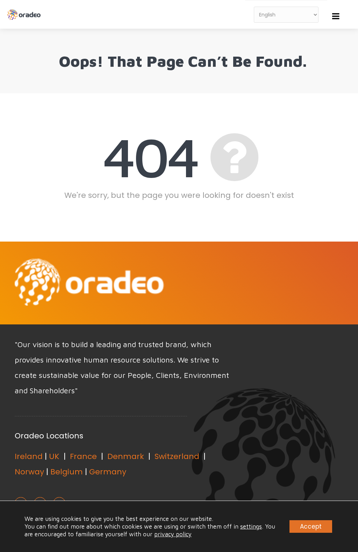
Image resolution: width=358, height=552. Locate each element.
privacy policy (173, 534)
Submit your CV (227, 282)
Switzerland (177, 456)
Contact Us (306, 282)
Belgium (66, 471)
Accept (311, 526)
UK (54, 456)
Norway (29, 471)
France (83, 456)
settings (251, 526)
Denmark (125, 456)
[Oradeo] (24, 11)
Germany (107, 471)
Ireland (29, 456)
